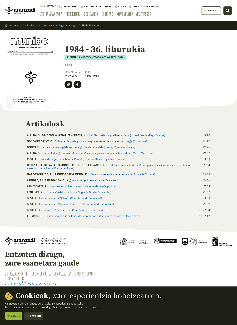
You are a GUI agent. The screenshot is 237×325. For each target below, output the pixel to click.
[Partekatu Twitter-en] (68, 84)
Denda (136, 6)
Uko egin (35, 315)
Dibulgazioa (91, 14)
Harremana (152, 6)
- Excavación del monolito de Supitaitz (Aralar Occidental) (77, 192)
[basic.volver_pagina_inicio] (20, 10)
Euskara (212, 10)
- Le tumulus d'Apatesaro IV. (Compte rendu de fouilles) (70, 210)
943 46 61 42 (16, 278)
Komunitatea (125, 14)
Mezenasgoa (143, 14)
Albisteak (50, 6)
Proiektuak (73, 14)
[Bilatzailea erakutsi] (227, 10)
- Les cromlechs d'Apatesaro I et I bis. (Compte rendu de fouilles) (76, 204)
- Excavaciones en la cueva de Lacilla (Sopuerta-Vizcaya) (122, 174)
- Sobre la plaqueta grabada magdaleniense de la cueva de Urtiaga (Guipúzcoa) (100, 141)
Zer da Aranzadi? (51, 14)
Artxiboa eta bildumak (97, 6)
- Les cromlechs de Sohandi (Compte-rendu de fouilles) (70, 198)
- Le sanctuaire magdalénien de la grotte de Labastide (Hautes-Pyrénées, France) (87, 147)
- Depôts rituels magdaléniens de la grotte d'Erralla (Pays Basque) (126, 135)
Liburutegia (69, 6)
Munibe (121, 6)
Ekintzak (107, 14)
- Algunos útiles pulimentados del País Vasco (91, 180)
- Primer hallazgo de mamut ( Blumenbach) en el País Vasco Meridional (97, 153)
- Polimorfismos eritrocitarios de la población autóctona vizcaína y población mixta (92, 216)
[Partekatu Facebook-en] (77, 84)
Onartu (15, 315)
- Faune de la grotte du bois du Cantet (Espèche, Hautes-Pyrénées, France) (81, 159)
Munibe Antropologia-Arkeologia (60, 25)
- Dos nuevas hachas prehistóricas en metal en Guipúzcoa (82, 186)
